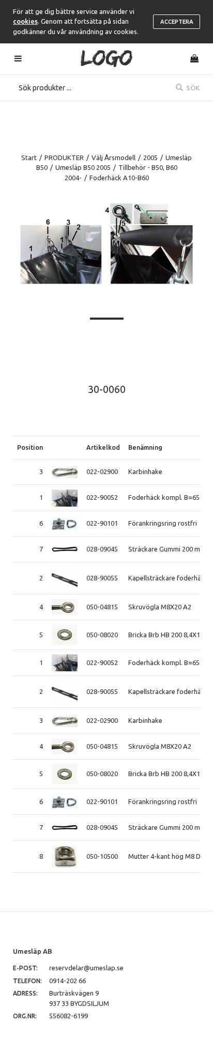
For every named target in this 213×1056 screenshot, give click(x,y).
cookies (25, 21)
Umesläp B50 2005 (83, 167)
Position (30, 447)
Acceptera (176, 22)
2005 (150, 157)
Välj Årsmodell (113, 157)
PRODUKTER (64, 157)
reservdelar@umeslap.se (86, 967)
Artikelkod (103, 447)
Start (29, 157)
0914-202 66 (67, 980)
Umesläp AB (32, 951)
